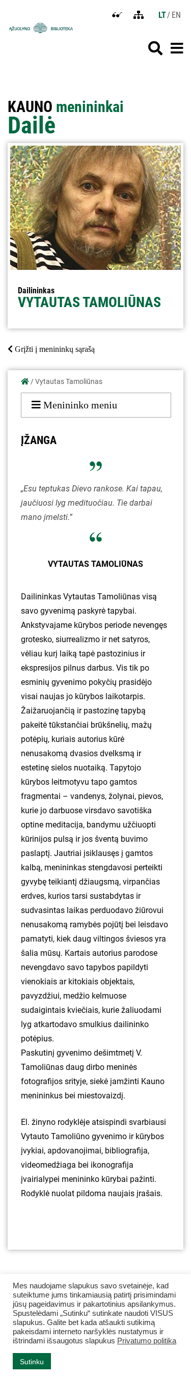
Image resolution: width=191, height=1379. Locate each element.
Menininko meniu (79, 404)
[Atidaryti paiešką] (155, 49)
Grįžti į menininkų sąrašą (54, 349)
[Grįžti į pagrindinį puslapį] (25, 381)
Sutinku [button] (32, 1362)
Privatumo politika (146, 1341)
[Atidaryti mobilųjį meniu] (177, 49)
